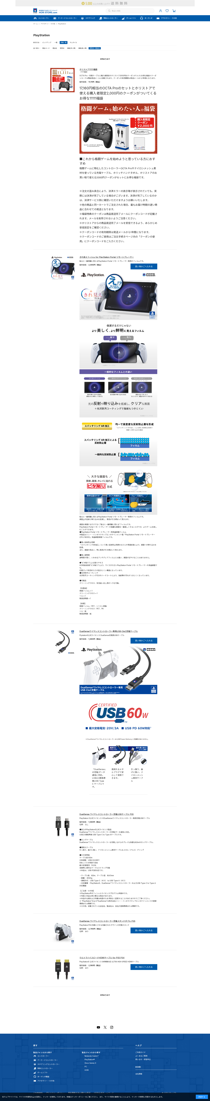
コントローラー (43, 1056)
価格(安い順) (71, 48)
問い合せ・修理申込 (143, 1059)
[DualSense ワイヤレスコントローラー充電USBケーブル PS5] (62, 825)
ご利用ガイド (140, 1052)
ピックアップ (46, 42)
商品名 (55, 48)
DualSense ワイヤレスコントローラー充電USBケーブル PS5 (106, 814)
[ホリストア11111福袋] (62, 80)
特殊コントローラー (45, 1068)
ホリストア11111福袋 (88, 69)
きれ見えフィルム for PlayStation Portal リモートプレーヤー (106, 257)
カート (173, 10)
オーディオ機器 (43, 1077)
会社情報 (138, 1074)
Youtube (98, 1027)
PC (86, 1067)
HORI (87, 1070)
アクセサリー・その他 (45, 1081)
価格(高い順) (82, 48)
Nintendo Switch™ (92, 1056)
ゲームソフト (42, 1072)
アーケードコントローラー (47, 1060)
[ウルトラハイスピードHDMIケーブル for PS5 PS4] (62, 968)
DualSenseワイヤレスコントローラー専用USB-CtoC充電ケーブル (108, 631)
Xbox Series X (90, 1063)
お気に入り (167, 10)
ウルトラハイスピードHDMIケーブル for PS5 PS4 (101, 957)
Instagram (111, 1027)
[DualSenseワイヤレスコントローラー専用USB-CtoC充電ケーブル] (62, 642)
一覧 (55, 42)
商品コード (46, 48)
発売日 (62, 48)
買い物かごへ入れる (144, 266)
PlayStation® (90, 1059)
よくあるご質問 (141, 1056)
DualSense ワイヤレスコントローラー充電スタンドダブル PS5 (107, 921)
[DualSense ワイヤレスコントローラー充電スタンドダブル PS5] (62, 932)
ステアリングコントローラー (48, 1064)
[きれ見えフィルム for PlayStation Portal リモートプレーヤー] (62, 268)
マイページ (160, 10)
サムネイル (73, 42)
